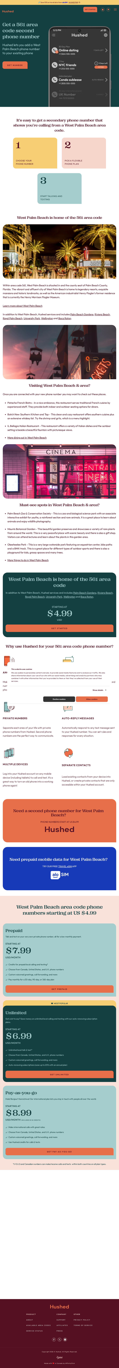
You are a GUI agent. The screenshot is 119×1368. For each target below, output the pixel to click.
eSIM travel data (69, 1209)
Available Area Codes (38, 1325)
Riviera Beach (102, 314)
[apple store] (103, 9)
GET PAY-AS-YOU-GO (59, 1152)
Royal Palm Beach (12, 318)
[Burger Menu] (115, 9)
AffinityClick (70, 1363)
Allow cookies (92, 699)
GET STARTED (90, 9)
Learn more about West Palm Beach (22, 305)
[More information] (59, 2)
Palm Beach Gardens (81, 314)
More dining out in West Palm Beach (27, 437)
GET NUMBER (15, 65)
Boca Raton (64, 318)
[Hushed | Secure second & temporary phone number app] (7, 11)
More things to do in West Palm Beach (28, 560)
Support (61, 1320)
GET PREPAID (59, 989)
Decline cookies (59, 699)
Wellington (47, 318)
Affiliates (62, 1325)
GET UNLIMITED (59, 1074)
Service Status (34, 1331)
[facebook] (54, 1339)
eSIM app (59, 868)
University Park (32, 318)
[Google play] (108, 9)
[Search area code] (31, 1291)
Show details (98, 690)
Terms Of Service (83, 1325)
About (29, 1320)
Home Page (59, 820)
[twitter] (59, 1339)
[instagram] (65, 1339)
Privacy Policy (82, 1320)
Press (60, 1331)
